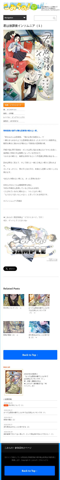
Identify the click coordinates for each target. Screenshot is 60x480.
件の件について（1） (11, 308)
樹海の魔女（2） (9, 335)
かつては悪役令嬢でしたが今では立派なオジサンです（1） (39, 310)
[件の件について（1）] (13, 305)
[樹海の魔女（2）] (13, 332)
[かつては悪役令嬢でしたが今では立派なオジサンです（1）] (39, 305)
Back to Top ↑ (30, 354)
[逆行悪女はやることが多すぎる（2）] (39, 332)
